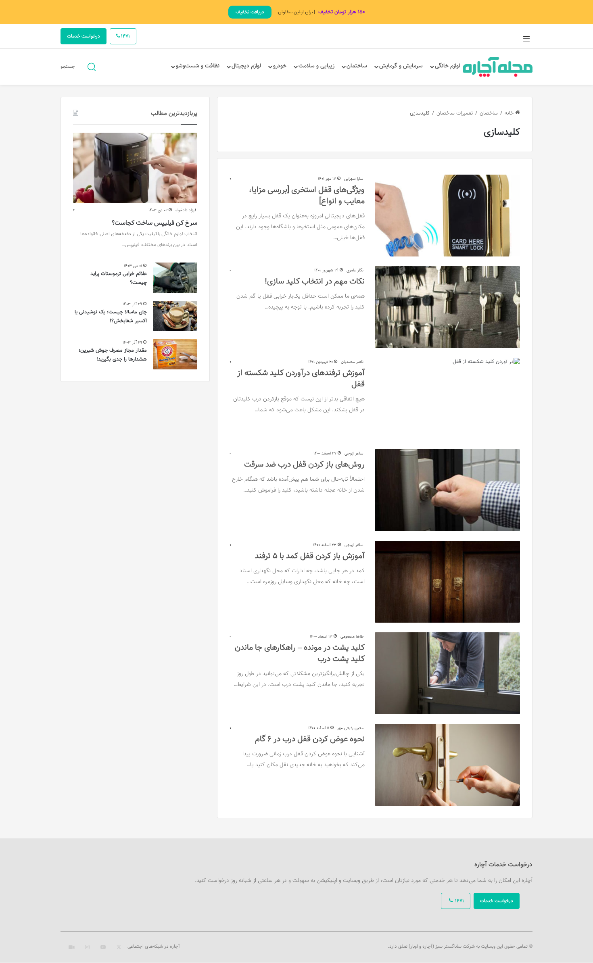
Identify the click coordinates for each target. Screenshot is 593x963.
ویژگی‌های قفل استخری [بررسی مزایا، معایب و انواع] (307, 195)
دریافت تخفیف (250, 12)
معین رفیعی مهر (350, 728)
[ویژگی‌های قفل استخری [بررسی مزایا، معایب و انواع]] (447, 215)
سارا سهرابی (353, 179)
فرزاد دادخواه (185, 210)
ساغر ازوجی (354, 453)
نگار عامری (355, 270)
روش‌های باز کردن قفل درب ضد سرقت (304, 464)
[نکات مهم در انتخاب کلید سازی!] (447, 307)
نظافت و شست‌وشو (197, 66)
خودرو (279, 66)
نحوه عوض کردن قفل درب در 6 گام (310, 739)
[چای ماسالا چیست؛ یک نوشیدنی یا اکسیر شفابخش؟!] (175, 316)
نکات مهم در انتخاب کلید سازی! (315, 281)
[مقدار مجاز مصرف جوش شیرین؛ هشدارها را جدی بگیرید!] (175, 354)
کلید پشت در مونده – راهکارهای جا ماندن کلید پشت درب (300, 653)
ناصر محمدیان (352, 362)
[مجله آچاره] (498, 67)
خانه (510, 113)
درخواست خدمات (83, 36)
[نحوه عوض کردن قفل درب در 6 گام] (447, 765)
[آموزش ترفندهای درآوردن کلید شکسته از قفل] (447, 399)
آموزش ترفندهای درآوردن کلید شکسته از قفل (301, 379)
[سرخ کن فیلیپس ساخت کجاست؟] (135, 168)
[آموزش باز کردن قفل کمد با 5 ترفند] (447, 582)
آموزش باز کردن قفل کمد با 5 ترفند (310, 556)
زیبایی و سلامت (316, 66)
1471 (125, 36)
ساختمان (357, 66)
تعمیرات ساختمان (454, 113)
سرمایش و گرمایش (401, 66)
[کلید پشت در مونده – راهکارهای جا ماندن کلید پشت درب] (447, 673)
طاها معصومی (351, 637)
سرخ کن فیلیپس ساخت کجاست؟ (154, 223)
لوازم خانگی (447, 66)
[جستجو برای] (91, 66)
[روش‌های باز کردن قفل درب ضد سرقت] (447, 490)
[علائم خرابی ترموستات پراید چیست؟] (175, 278)
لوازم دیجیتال (246, 66)
